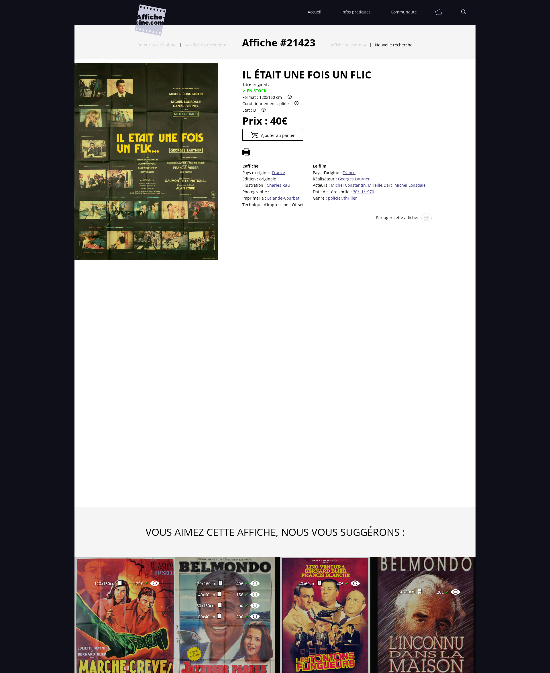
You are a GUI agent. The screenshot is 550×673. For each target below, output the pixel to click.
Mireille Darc (380, 185)
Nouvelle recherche (393, 45)
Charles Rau (278, 185)
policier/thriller (342, 198)
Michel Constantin (348, 185)
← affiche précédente (205, 45)
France (278, 172)
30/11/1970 (363, 191)
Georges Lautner (354, 179)
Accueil (314, 12)
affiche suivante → (348, 45)
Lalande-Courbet (283, 198)
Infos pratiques (356, 12)
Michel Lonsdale (410, 185)
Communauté (404, 12)
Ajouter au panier (277, 135)
